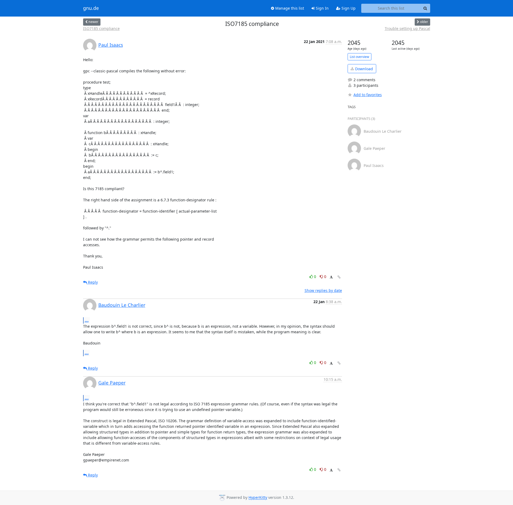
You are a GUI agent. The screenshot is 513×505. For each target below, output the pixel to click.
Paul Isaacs (110, 45)
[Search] (425, 8)
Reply (92, 282)
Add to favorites (367, 94)
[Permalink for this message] (339, 277)
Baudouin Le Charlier (121, 305)
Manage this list (289, 8)
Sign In (322, 8)
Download (363, 68)
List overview (359, 56)
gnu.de (91, 8)
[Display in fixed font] (331, 277)
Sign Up (348, 8)
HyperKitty (257, 497)
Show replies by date (323, 290)
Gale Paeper (112, 382)
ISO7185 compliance (101, 28)
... (87, 320)
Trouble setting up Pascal (407, 28)
